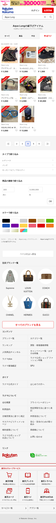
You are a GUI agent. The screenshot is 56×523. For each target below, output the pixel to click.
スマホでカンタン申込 (9, 498)
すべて (7, 36)
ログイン (35, 10)
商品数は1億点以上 (9, 482)
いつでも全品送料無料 (28, 482)
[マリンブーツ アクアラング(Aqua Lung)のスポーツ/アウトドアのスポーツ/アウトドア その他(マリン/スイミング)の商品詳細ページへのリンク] (46, 55)
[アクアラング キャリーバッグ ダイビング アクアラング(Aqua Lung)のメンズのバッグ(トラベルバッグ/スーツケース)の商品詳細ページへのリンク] (28, 114)
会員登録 (48, 10)
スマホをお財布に (28, 498)
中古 (33, 36)
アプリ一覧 (34, 508)
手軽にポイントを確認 (46, 498)
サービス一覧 (7, 508)
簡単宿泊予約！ (46, 482)
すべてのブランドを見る (28, 324)
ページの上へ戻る (28, 253)
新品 (20, 36)
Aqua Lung (5, 65)
